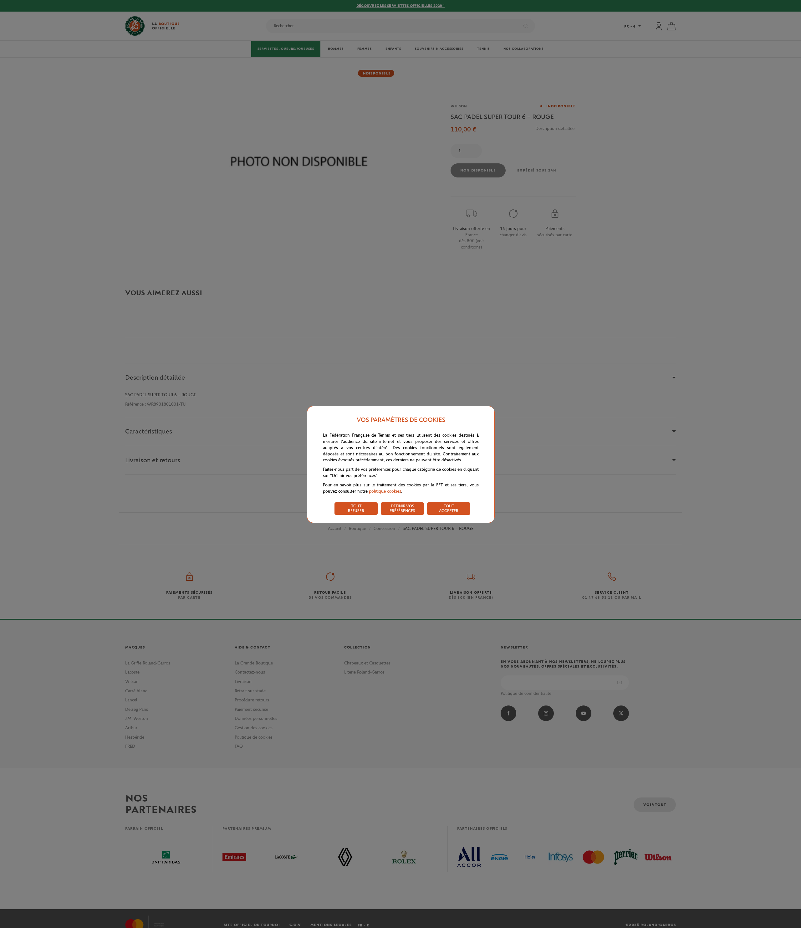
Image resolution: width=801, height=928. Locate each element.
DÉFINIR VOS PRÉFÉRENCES (402, 508)
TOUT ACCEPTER (448, 508)
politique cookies (385, 491)
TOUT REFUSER (356, 508)
